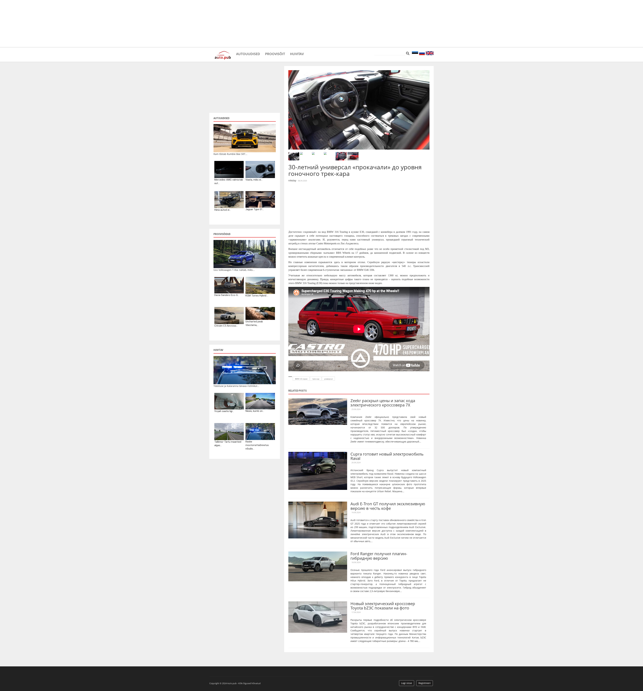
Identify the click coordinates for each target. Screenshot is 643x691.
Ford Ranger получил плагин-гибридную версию (378, 556)
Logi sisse (406, 683)
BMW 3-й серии (301, 379)
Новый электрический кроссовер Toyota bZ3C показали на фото (382, 606)
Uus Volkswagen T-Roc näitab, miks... (234, 269)
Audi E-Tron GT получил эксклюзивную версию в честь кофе (387, 506)
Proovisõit (275, 54)
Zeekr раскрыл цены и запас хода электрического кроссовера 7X (382, 403)
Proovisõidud (221, 234)
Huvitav (297, 54)
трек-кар (315, 379)
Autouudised (248, 54)
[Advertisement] (321, 23)
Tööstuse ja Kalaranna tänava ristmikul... (236, 386)
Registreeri (424, 683)
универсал (328, 379)
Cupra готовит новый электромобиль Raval (386, 456)
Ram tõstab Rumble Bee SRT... (230, 154)
